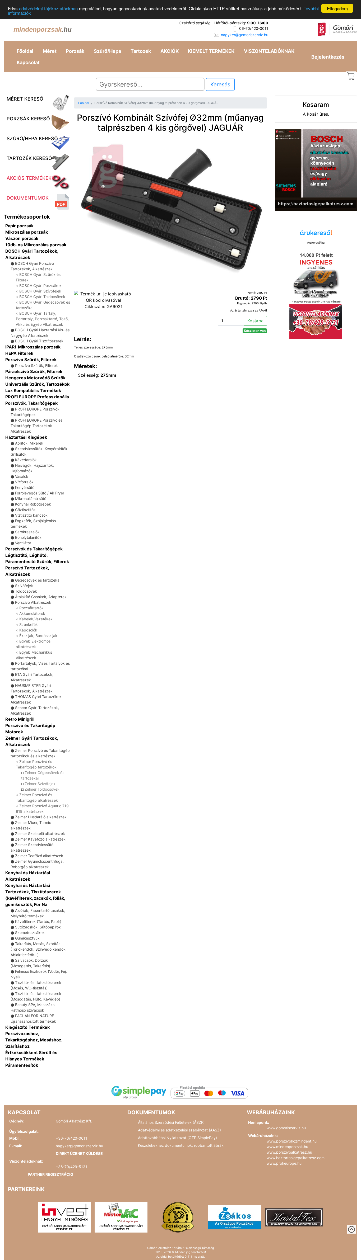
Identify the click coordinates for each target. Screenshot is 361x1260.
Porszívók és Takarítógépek (34, 548)
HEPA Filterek (19, 353)
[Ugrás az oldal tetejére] (351, 1229)
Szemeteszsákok (30, 932)
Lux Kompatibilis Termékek (33, 390)
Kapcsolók (28, 630)
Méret (50, 51)
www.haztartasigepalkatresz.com (296, 1157)
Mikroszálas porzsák (26, 232)
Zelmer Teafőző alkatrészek (39, 855)
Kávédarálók (26, 459)
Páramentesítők (21, 1065)
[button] (88, 209)
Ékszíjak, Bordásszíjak (38, 635)
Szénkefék (28, 624)
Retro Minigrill (19, 719)
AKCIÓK (169, 51)
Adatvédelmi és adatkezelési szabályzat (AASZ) (179, 1130)
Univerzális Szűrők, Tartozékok (37, 384)
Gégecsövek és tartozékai (37, 580)
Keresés (220, 84)
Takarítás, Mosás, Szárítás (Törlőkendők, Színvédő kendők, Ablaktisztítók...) (39, 949)
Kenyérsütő (24, 487)
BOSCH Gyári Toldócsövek (42, 296)
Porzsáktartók (31, 608)
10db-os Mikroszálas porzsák (35, 244)
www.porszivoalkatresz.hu (289, 1152)
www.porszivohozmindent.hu (292, 1141)
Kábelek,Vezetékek (36, 619)
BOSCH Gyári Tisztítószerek (39, 341)
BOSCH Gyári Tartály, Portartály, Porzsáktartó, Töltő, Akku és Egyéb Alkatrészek (42, 319)
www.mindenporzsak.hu (287, 1146)
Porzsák (75, 51)
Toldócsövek (26, 591)
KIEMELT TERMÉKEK (211, 51)
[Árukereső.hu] (316, 234)
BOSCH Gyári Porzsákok (40, 285)
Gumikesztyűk (27, 938)
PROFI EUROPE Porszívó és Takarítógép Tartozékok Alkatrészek (36, 425)
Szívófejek (24, 585)
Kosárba (255, 320)
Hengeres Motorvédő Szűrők (35, 377)
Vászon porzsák (21, 238)
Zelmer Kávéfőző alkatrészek (40, 839)
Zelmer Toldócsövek (42, 789)
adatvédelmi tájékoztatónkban (48, 8)
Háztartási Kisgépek (26, 437)
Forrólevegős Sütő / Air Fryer (39, 493)
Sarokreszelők (27, 532)
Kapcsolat (28, 62)
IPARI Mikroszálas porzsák (33, 347)
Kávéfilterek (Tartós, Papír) (38, 921)
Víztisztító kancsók (31, 515)
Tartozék (141, 51)
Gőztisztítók (25, 509)
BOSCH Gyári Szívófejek (40, 291)
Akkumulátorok (32, 613)
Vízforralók (24, 482)
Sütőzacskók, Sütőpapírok (38, 927)
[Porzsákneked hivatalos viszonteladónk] (177, 1216)
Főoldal (25, 51)
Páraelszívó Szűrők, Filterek (33, 371)
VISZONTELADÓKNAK (269, 51)
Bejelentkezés (327, 57)
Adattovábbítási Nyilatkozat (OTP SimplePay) (177, 1137)
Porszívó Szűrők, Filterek (31, 359)
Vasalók (21, 476)
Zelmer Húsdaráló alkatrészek (41, 817)
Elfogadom (337, 8)
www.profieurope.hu (284, 1163)
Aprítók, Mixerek (29, 443)
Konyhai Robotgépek (33, 504)
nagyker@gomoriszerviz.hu (244, 34)
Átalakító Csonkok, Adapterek (41, 596)
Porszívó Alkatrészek (33, 602)
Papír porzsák (19, 225)
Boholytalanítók (28, 537)
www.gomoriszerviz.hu (286, 1128)
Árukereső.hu (316, 242)
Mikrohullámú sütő (30, 498)
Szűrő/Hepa (107, 51)
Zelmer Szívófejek (40, 783)
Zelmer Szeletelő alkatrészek (40, 833)
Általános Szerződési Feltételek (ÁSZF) (171, 1122)
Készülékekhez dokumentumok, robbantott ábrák (181, 1145)
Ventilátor (23, 543)
